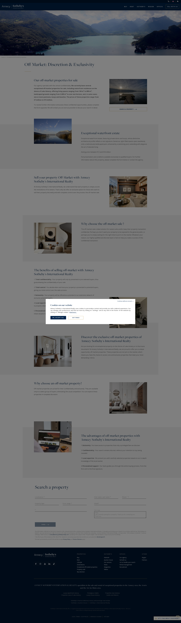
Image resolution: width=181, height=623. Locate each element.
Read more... (73, 312)
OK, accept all (58, 317)
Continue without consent (124, 301)
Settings (75, 317)
